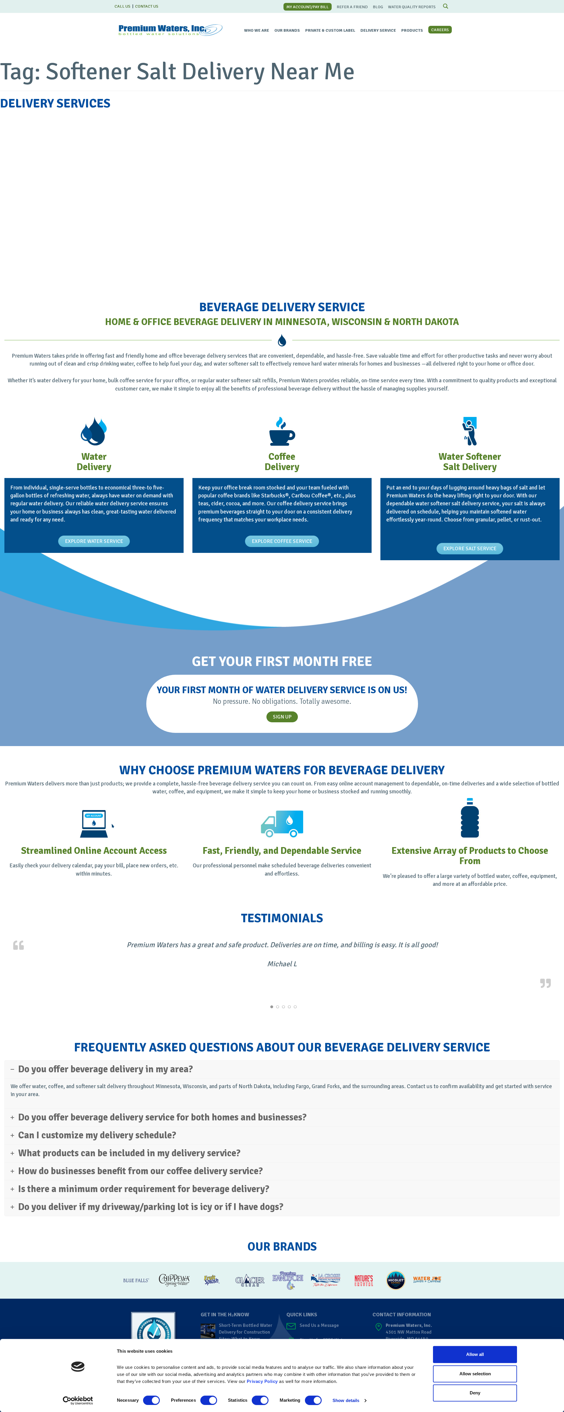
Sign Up (282, 717)
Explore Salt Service (469, 549)
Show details (346, 1400)
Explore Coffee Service (282, 541)
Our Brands (287, 30)
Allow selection (475, 1373)
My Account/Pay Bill (307, 6)
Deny (475, 1392)
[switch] (208, 1400)
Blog (378, 6)
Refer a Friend (352, 6)
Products (412, 30)
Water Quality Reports (412, 6)
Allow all (475, 1354)
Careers (440, 29)
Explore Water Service (94, 541)
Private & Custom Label (330, 30)
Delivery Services (55, 103)
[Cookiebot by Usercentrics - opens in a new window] (78, 1400)
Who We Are (256, 30)
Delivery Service (378, 30)
